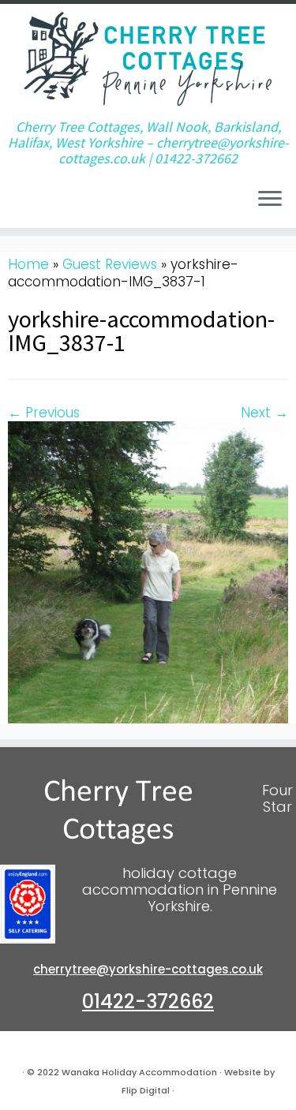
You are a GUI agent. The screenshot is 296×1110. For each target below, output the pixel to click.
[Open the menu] (270, 199)
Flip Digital (146, 1090)
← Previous (44, 412)
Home (28, 264)
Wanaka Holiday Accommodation (139, 1072)
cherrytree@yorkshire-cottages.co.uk (148, 969)
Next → (264, 412)
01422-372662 (148, 1002)
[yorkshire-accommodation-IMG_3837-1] (148, 571)
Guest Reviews (109, 264)
